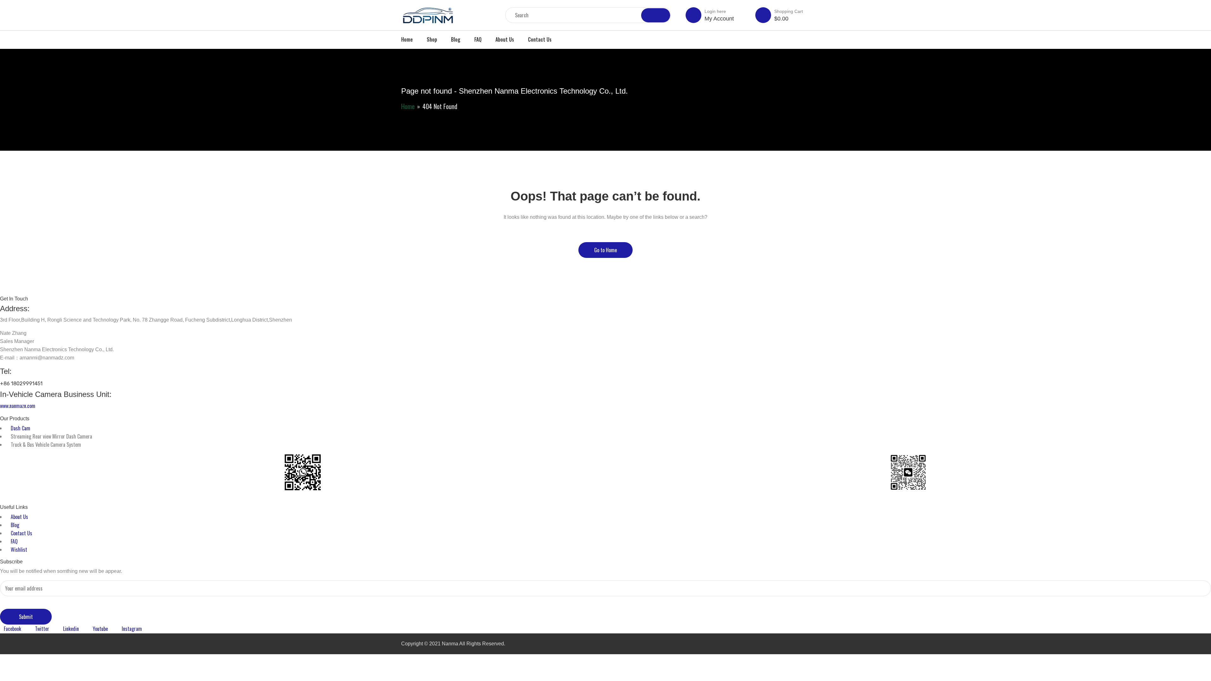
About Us (504, 39)
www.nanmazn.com (17, 406)
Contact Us (540, 39)
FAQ (478, 39)
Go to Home (605, 250)
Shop (432, 39)
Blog (455, 39)
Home (407, 39)
